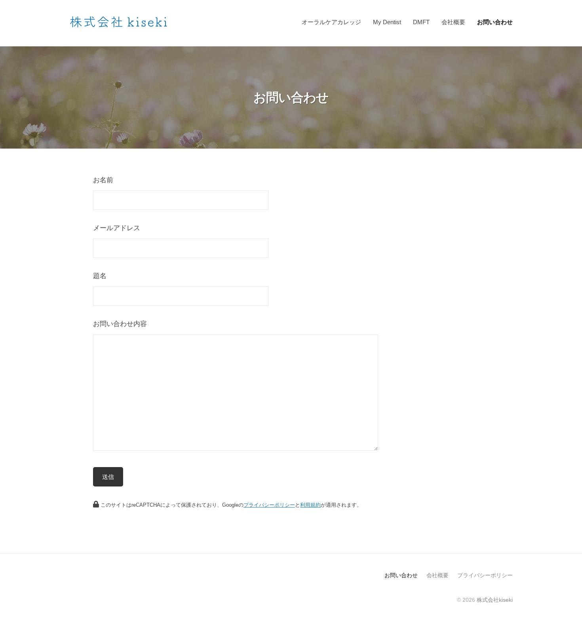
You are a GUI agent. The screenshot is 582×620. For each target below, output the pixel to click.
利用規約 (310, 505)
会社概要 (453, 22)
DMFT (421, 22)
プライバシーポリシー (269, 505)
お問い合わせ (495, 22)
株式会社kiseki (495, 600)
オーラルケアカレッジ (331, 22)
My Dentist (387, 22)
